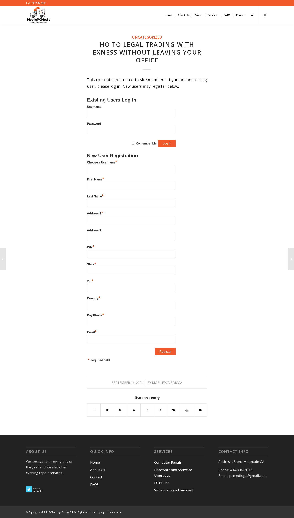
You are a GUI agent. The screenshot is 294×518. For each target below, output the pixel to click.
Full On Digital (77, 512)
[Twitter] (265, 15)
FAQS (94, 484)
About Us (97, 469)
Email (92, 332)
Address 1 (95, 213)
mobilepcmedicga (167, 383)
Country (93, 298)
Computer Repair (167, 462)
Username (94, 106)
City (90, 247)
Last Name (95, 196)
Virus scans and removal (173, 490)
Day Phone (95, 315)
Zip (90, 281)
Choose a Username (102, 162)
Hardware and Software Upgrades (173, 472)
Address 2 (94, 230)
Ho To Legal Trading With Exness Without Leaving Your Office (147, 52)
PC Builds (161, 482)
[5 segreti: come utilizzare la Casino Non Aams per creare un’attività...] (3, 259)
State (91, 264)
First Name (95, 179)
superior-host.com (111, 512)
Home (95, 462)
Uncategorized (147, 37)
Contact (96, 477)
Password (94, 123)
